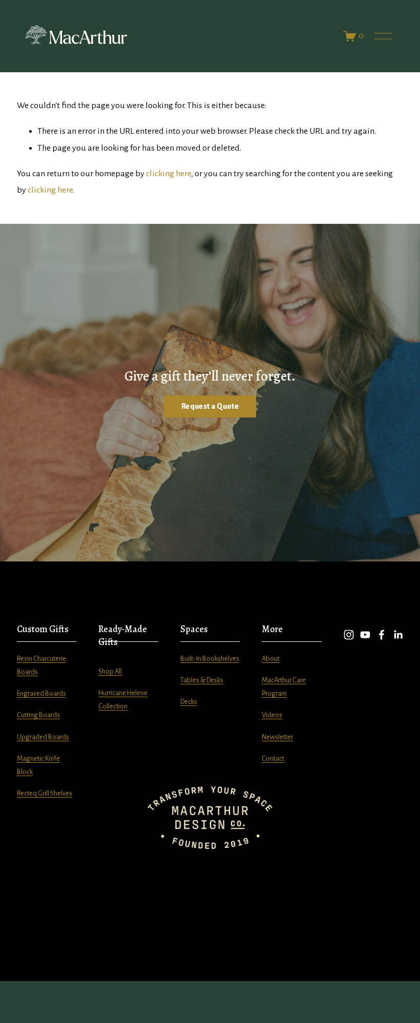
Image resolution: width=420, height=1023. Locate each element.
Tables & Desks (201, 680)
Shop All (110, 671)
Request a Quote (210, 406)
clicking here (168, 173)
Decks (188, 701)
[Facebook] (381, 635)
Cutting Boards (38, 715)
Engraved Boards (41, 693)
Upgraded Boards (43, 737)
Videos (272, 715)
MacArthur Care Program (284, 686)
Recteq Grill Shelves (44, 793)
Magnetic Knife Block (38, 765)
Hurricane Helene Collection (123, 699)
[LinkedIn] (398, 635)
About (271, 658)
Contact (273, 758)
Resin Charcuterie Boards (41, 665)
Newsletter (277, 737)
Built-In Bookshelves (209, 658)
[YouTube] (365, 635)
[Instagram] (349, 635)
